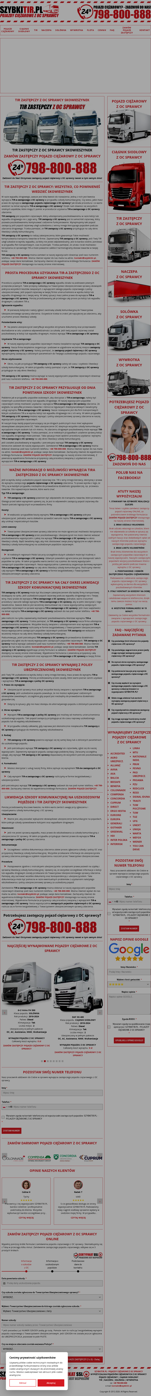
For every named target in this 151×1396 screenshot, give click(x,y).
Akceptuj (51, 1382)
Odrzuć (22, 1382)
